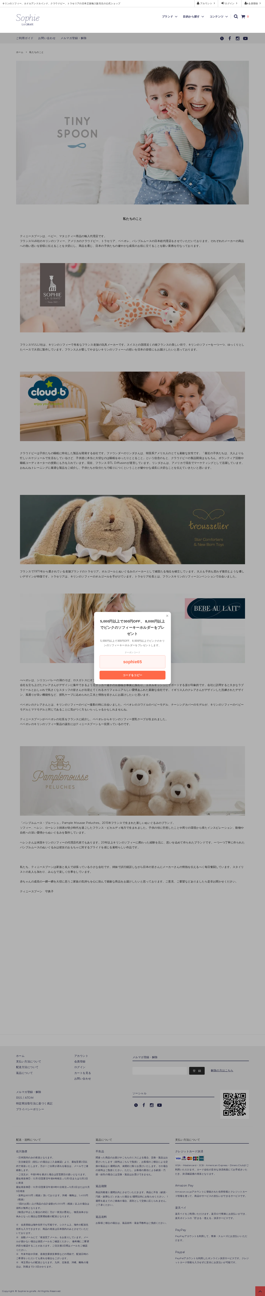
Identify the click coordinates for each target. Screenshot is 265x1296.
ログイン (229, 3)
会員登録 (253, 3)
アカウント (206, 3)
